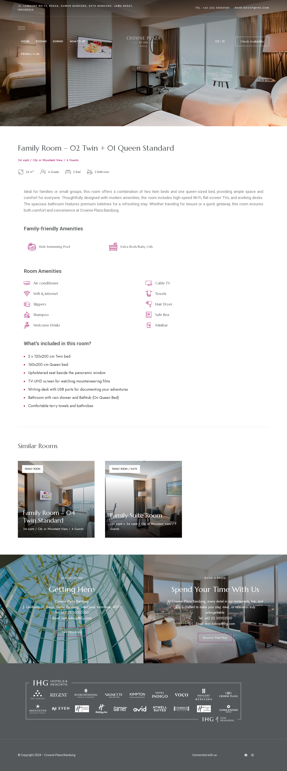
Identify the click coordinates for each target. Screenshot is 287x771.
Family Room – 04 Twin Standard (49, 516)
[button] (252, 41)
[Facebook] (246, 755)
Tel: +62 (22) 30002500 (212, 8)
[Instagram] (252, 755)
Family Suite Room (136, 515)
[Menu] (21, 28)
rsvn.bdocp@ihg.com (252, 8)
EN (217, 41)
